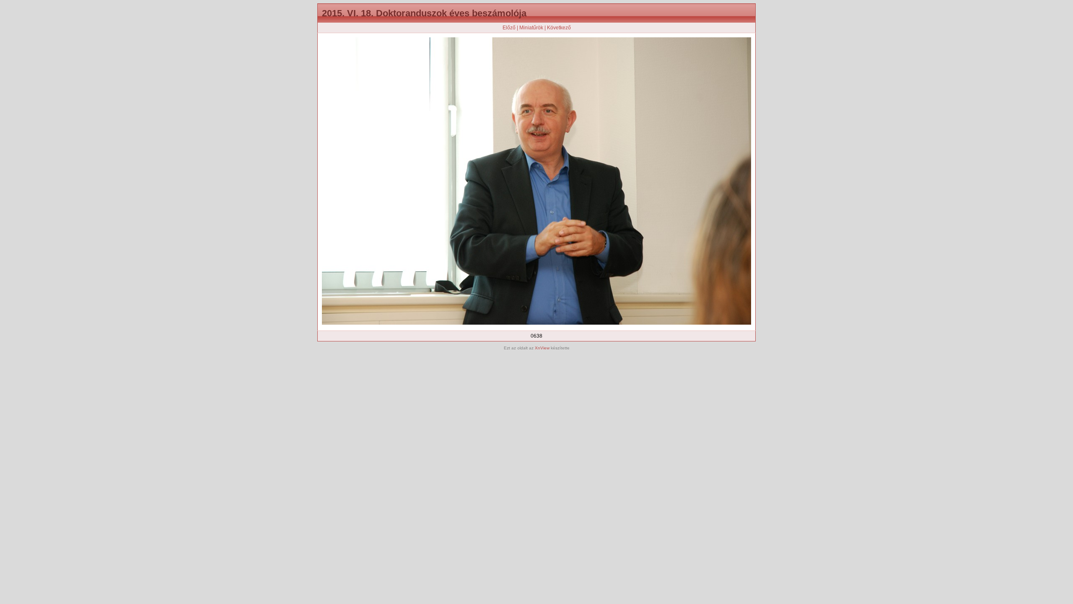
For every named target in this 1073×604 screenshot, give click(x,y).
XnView (542, 348)
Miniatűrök (531, 28)
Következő (559, 28)
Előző (509, 28)
